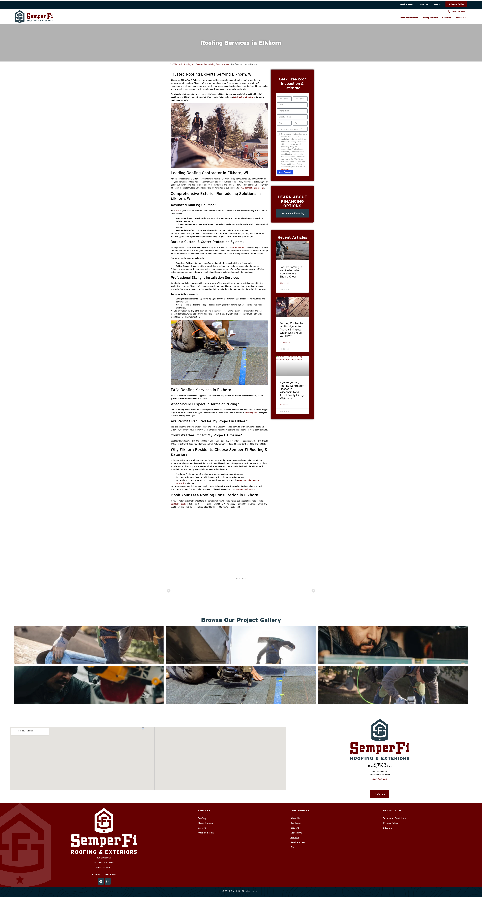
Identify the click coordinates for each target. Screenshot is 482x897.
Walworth (180, 483)
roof (177, 210)
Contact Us (460, 17)
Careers (436, 4)
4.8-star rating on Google (252, 188)
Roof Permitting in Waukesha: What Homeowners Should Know (291, 271)
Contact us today (178, 504)
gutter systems (238, 247)
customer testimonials (244, 489)
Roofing (202, 818)
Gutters (202, 828)
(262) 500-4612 (379, 779)
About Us (446, 17)
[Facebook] (101, 881)
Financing (423, 4)
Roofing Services (430, 17)
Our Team (295, 823)
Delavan (242, 480)
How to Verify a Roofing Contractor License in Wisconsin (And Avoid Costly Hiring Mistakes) (292, 390)
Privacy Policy (390, 823)
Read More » (285, 283)
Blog (292, 847)
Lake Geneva (253, 480)
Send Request (285, 172)
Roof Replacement (409, 17)
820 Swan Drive (379, 771)
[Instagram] (108, 881)
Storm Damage (206, 823)
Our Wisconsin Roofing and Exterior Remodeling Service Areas (199, 64)
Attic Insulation (206, 832)
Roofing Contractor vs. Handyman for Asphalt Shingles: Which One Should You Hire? (292, 329)
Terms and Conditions (394, 818)
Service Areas (406, 4)
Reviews (294, 837)
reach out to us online (243, 97)
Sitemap (387, 828)
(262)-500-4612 (104, 867)
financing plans (251, 413)
